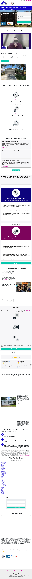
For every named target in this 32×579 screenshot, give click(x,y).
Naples (2, 476)
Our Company (24, 570)
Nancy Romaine (4, 147)
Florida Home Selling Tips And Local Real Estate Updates (18, 571)
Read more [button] (3, 367)
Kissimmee (2, 474)
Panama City (3, 493)
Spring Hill (2, 490)
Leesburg (2, 483)
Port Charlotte (3, 484)
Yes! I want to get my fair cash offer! (15, 263)
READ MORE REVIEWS (15, 170)
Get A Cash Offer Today (5, 570)
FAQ (7, 9)
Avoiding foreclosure (5, 287)
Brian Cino (3, 157)
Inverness (2, 477)
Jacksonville (3, 468)
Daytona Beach (3, 462)
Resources (11, 9)
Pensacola (2, 467)
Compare (20, 7)
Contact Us (10, 570)
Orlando (2, 475)
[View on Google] (3, 362)
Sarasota (2, 465)
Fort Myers (2, 482)
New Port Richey (3, 472)
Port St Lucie (3, 463)
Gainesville (2, 469)
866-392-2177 (28, 1)
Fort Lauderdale (3, 485)
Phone (18, 18)
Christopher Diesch (5, 166)
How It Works (15, 7)
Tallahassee (3, 481)
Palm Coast (3, 491)
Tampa (2, 488)
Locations (3, 9)
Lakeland (2, 466)
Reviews (24, 7)
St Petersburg (3, 471)
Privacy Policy (8, 571)
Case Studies (14, 570)
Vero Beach (2, 487)
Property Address (20, 15)
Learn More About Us (5, 61)
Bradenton (2, 480)
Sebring (2, 489)
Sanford (2, 464)
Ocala (2, 479)
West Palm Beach (3, 473)
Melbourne (2, 492)
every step (16, 133)
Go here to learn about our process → (24, 455)
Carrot (21, 577)
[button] (1, 364)
